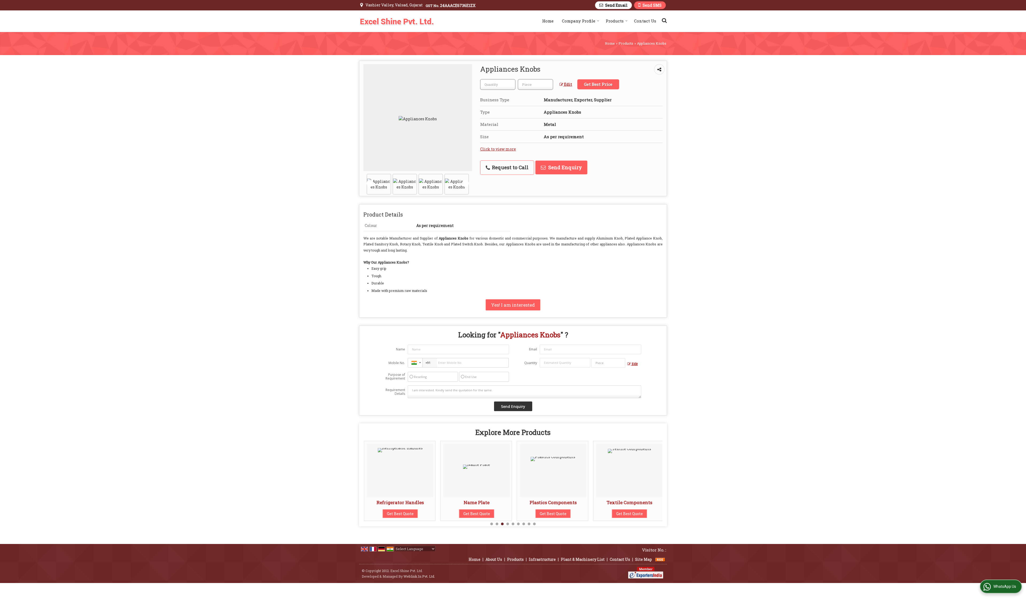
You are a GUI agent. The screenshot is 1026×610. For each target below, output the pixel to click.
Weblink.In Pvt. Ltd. (419, 576)
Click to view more (498, 149)
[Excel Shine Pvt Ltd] (396, 21)
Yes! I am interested (513, 305)
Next (465, 183)
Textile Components (571, 502)
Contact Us (645, 21)
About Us (493, 559)
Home (548, 21)
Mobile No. (396, 363)
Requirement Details (395, 392)
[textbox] (535, 84)
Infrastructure (542, 559)
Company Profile (578, 21)
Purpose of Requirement (395, 376)
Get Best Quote (418, 513)
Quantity (530, 363)
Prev (370, 183)
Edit (567, 84)
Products (615, 21)
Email (533, 349)
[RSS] (660, 559)
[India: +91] (415, 363)
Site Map (643, 559)
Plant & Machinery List (583, 559)
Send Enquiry (564, 167)
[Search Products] (663, 20)
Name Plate (418, 502)
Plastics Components (494, 502)
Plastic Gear (647, 502)
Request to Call (509, 167)
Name (400, 349)
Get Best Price (598, 84)
